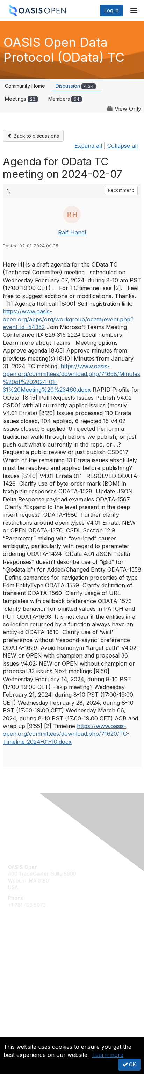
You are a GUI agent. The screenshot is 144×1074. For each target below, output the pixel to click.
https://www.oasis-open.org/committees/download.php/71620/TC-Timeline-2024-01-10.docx (66, 734)
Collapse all (122, 145)
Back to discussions (35, 136)
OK (132, 1064)
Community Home (25, 86)
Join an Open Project (32, 961)
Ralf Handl (72, 232)
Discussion (74, 86)
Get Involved (22, 950)
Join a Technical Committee (40, 971)
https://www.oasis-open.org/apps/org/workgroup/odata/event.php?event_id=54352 (68, 319)
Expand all (88, 145)
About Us (18, 1034)
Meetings (20, 99)
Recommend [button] (121, 190)
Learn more (107, 1054)
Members (63, 99)
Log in (111, 10)
